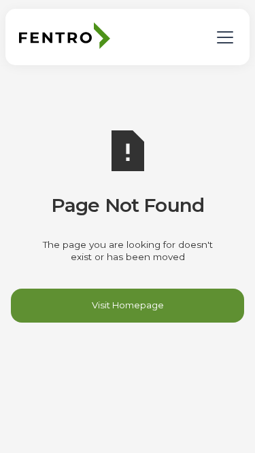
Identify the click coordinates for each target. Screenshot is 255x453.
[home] (68, 35)
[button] (222, 36)
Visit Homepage (128, 305)
